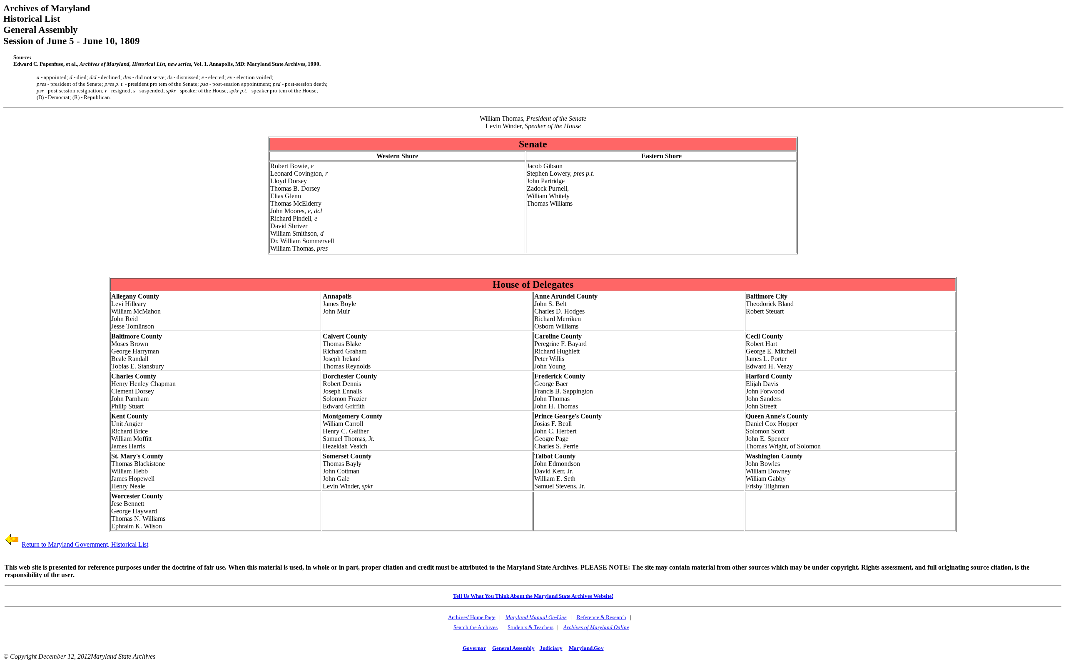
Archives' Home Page (472, 617)
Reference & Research (601, 617)
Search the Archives (475, 627)
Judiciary (551, 648)
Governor (474, 648)
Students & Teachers (530, 627)
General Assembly (513, 648)
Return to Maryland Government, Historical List (85, 544)
